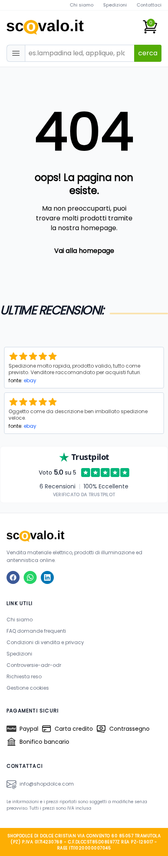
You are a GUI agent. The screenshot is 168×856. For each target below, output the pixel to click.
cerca (147, 53)
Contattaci (149, 5)
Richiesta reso (24, 676)
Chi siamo (81, 5)
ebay (30, 380)
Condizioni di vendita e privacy (45, 642)
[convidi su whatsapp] (30, 577)
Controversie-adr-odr (34, 665)
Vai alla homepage (84, 250)
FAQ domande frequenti (36, 630)
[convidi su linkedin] (47, 577)
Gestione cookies (28, 687)
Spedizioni (115, 5)
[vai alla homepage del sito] (84, 535)
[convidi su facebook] (13, 577)
